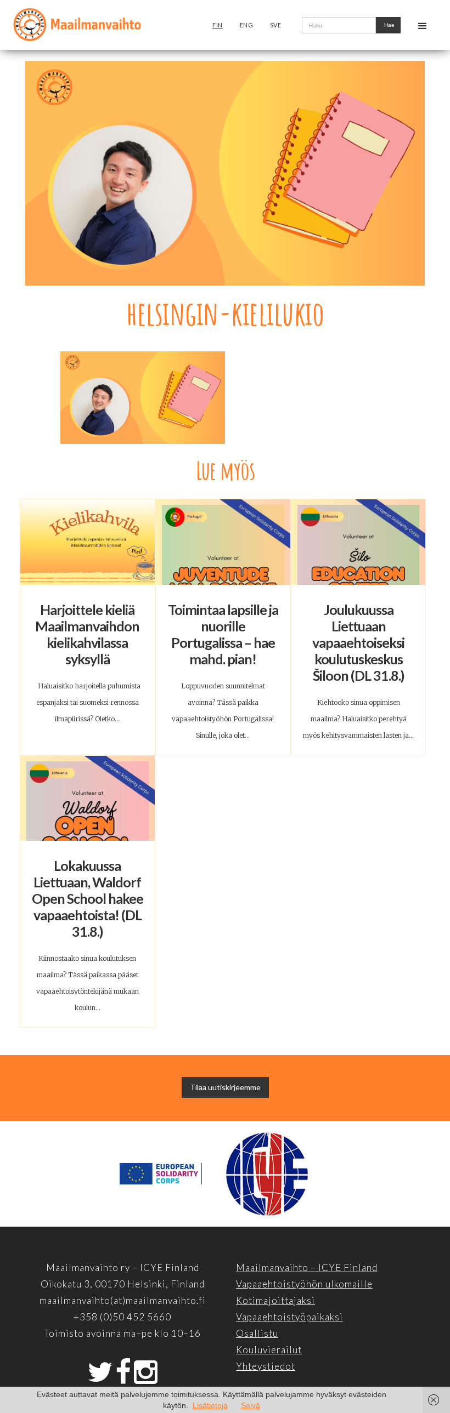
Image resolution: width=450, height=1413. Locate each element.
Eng (247, 25)
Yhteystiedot (265, 1366)
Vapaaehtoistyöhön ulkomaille (304, 1284)
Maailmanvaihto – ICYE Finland (307, 1267)
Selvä (250, 1405)
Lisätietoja (210, 1405)
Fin (217, 25)
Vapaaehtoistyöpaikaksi (289, 1317)
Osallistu (257, 1333)
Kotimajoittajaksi (275, 1300)
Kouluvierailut (269, 1349)
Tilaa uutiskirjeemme (225, 1087)
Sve (276, 25)
